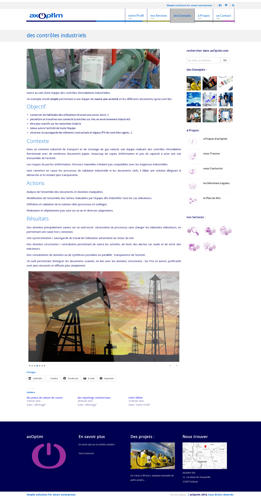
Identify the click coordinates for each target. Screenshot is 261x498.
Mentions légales (178, 494)
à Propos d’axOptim (215, 138)
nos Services (158, 15)
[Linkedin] (220, 6)
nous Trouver (211, 153)
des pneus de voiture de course (45, 397)
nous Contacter (213, 168)
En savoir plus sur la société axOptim (97, 444)
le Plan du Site (212, 198)
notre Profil (136, 15)
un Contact (223, 15)
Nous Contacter (86, 453)
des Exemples (182, 15)
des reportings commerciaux (94, 397)
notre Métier (136, 397)
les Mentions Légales (216, 183)
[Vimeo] (226, 6)
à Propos (204, 15)
